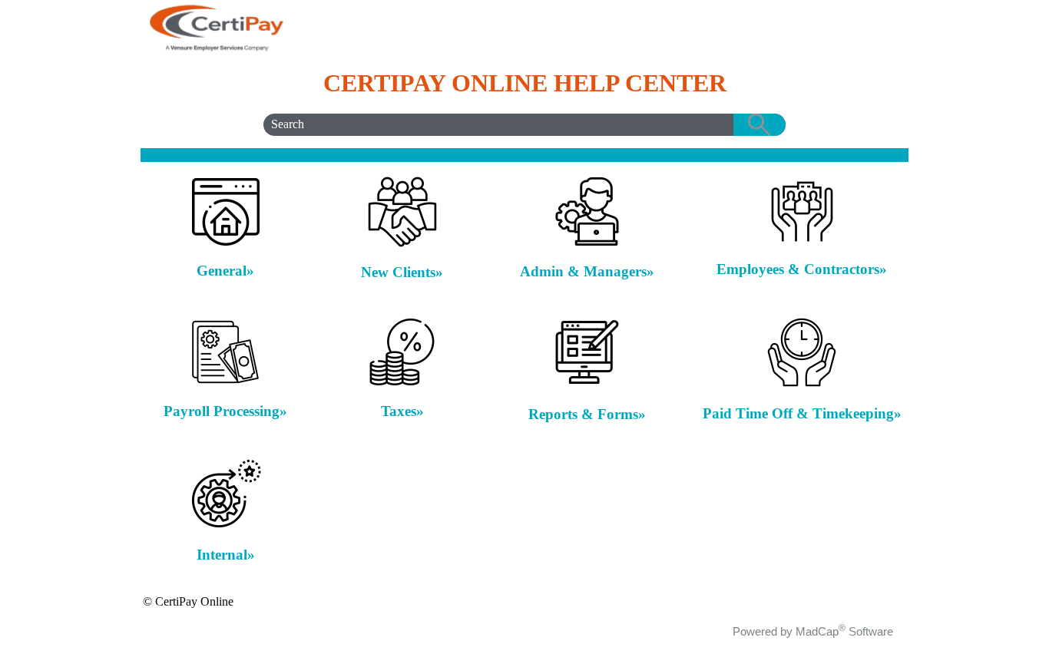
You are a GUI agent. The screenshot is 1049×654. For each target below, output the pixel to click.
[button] (759, 125)
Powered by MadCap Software (813, 631)
